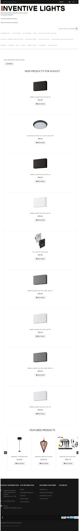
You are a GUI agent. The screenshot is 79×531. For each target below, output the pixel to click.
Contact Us (43, 489)
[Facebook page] (3, 518)
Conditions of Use (46, 496)
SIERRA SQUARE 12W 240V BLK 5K (40, 97)
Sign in (61, 2)
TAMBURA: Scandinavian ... (19, 457)
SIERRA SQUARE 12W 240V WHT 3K (40, 407)
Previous (6, 452)
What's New (24, 499)
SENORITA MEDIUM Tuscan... (44, 457)
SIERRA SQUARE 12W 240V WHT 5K (40, 329)
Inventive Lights (16, 523)
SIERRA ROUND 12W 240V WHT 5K (40, 213)
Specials (23, 496)
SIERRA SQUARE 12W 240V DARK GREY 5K (40, 368)
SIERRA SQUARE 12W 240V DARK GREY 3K (40, 291)
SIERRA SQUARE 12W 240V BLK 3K (40, 174)
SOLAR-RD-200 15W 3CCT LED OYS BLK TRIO (40, 136)
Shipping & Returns (46, 493)
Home (22, 489)
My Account (44, 499)
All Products (24, 502)
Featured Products (27, 493)
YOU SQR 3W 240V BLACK (40, 252)
